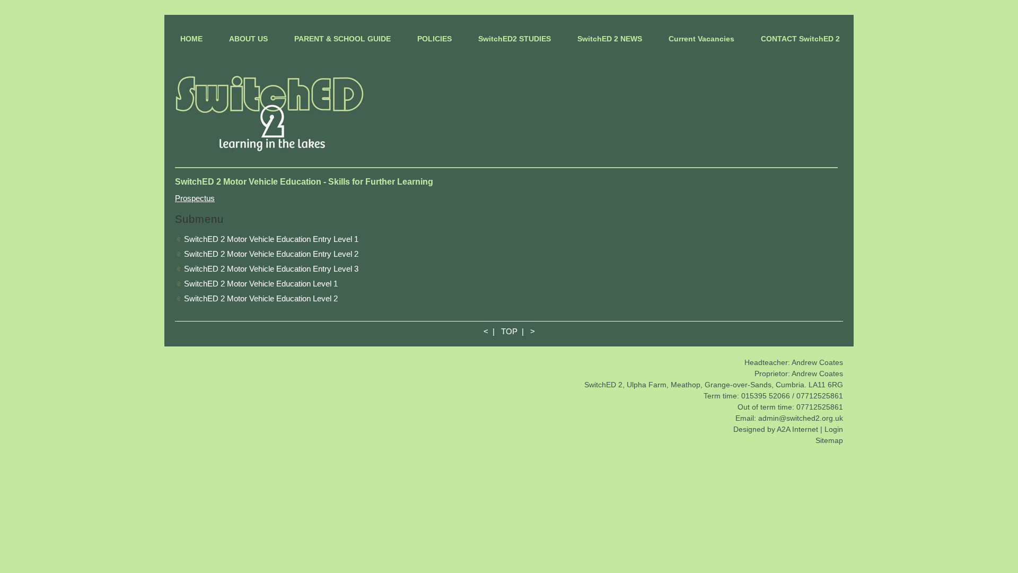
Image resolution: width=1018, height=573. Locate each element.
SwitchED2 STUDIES (514, 38)
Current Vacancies (701, 38)
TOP (509, 331)
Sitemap (829, 440)
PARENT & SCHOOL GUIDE (342, 38)
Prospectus (195, 198)
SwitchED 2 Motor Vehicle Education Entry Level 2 (271, 253)
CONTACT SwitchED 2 (800, 38)
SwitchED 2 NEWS (609, 38)
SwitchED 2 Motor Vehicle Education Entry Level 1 (271, 239)
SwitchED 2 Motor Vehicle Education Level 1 (261, 283)
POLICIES (434, 38)
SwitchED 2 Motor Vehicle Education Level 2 (261, 298)
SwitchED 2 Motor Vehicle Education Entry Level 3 (271, 268)
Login (833, 429)
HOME (191, 38)
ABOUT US (248, 38)
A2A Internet (797, 429)
